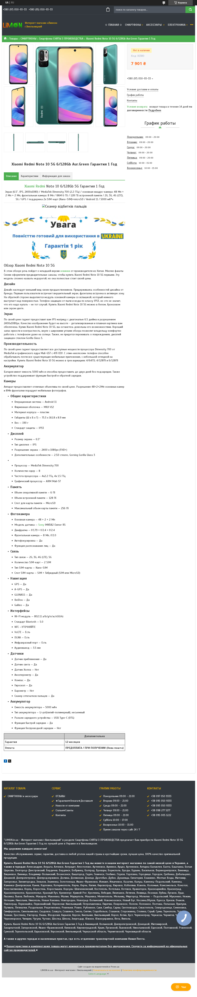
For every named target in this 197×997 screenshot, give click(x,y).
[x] (9, 761)
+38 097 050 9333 (161, 796)
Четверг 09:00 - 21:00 (115, 810)
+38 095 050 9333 (161, 800)
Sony (41, 524)
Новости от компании (67, 805)
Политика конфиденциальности (139, 970)
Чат (183, 987)
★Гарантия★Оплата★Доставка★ (74, 800)
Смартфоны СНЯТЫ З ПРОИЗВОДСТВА (61, 38)
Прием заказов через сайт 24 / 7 (121, 829)
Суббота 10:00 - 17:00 (115, 820)
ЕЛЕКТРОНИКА (176, 24)
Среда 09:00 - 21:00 (115, 805)
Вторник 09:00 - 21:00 (115, 800)
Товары (13, 38)
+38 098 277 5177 (160, 810)
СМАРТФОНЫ (133, 24)
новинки (65, 271)
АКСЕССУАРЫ (154, 24)
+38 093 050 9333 (161, 805)
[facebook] (5, 761)
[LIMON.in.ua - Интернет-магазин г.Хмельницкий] (12, 25)
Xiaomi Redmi (34, 186)
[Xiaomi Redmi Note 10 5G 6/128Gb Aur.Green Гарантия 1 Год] (140, 191)
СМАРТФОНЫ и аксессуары (23, 796)
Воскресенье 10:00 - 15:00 (118, 824)
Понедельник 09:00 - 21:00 (119, 796)
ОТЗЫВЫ (60, 796)
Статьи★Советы (64, 810)
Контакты (61, 815)
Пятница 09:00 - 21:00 (116, 815)
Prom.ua (115, 966)
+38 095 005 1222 (161, 815)
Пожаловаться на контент (107, 970)
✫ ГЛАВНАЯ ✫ (113, 24)
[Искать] (190, 9)
